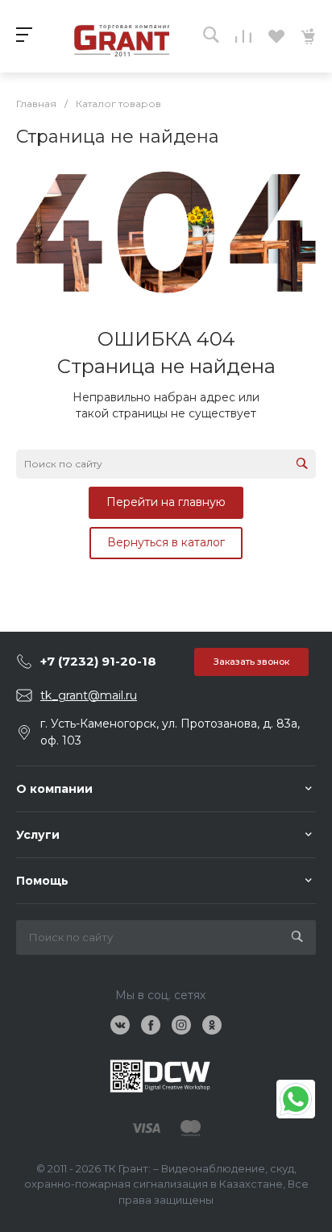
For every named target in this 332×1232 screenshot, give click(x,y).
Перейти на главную (166, 502)
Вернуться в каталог (166, 542)
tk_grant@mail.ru (88, 695)
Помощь (42, 880)
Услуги (38, 835)
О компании (54, 789)
